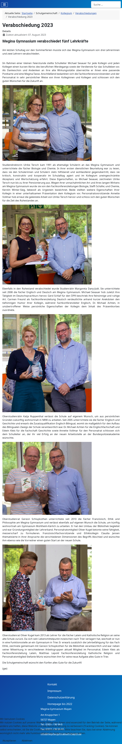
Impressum (54, 691)
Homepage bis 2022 (59, 704)
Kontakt (52, 684)
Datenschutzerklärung (61, 697)
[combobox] (106, 4)
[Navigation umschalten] (4, 4)
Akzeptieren (9, 740)
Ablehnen (27, 740)
